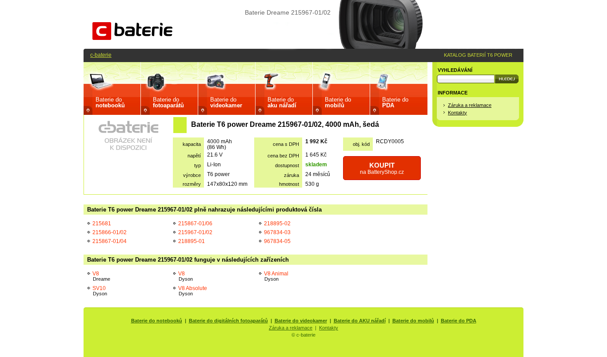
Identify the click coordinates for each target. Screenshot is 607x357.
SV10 (99, 290)
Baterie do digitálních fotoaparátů (228, 320)
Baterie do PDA (458, 320)
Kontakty (457, 112)
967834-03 (277, 232)
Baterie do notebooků (156, 320)
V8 (101, 276)
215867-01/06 (195, 223)
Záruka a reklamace (469, 105)
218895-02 (277, 223)
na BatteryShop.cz (382, 168)
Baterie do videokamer (301, 320)
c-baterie (101, 55)
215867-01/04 (109, 241)
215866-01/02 (109, 232)
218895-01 (191, 241)
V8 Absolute (192, 290)
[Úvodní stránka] (132, 38)
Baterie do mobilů (413, 320)
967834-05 (277, 241)
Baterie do (110, 102)
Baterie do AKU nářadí (360, 320)
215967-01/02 (195, 232)
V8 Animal (276, 276)
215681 (101, 223)
